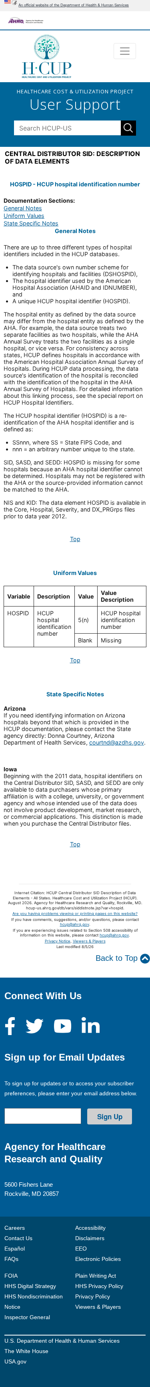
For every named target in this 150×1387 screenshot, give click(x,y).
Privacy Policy (92, 1296)
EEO (81, 1248)
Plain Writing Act (95, 1275)
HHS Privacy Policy (99, 1286)
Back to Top (118, 958)
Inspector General (27, 1317)
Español (14, 1248)
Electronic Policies (98, 1259)
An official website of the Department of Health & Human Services (73, 5)
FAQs (11, 1259)
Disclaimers (89, 1238)
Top (75, 538)
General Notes (23, 208)
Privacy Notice (57, 941)
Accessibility (90, 1228)
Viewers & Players (89, 941)
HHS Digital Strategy (30, 1286)
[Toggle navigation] (125, 51)
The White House (26, 1351)
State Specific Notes (31, 223)
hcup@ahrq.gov (74, 924)
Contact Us (18, 1238)
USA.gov (15, 1361)
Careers (14, 1228)
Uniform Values (24, 215)
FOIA (11, 1275)
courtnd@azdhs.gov (116, 742)
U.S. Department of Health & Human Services (62, 1341)
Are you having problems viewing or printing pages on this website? (75, 913)
